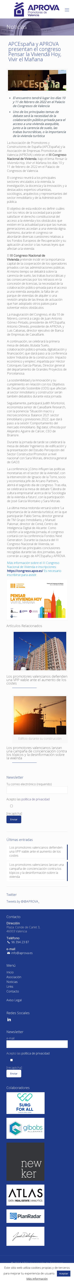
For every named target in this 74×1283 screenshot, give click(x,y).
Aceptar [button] (63, 1273)
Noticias (12, 982)
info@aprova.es (22, 953)
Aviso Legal (14, 1000)
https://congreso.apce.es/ (25, 571)
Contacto (12, 991)
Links (9, 986)
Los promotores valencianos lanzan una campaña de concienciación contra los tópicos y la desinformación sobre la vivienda (36, 752)
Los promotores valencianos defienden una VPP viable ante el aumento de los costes (36, 679)
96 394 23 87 (20, 942)
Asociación (13, 977)
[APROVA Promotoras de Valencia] (37, 9)
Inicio (10, 972)
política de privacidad (35, 799)
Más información (37, 1279)
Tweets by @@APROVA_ (22, 901)
